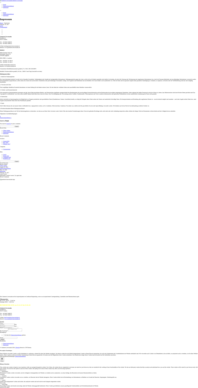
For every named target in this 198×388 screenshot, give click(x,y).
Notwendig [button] (2, 383)
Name (2, 323)
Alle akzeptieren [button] (4, 356)
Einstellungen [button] (11, 356)
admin (1, 25)
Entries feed (6, 156)
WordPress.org (6, 158)
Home (4, 4)
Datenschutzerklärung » (6, 117)
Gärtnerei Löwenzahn (17, 0)
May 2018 (5, 142)
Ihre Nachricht (4, 331)
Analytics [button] (2, 374)
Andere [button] (2, 378)
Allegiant (17, 347)
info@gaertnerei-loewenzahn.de (12, 317)
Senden (2, 339)
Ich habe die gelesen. (15, 335)
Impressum (5, 7)
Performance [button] (3, 370)
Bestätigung (3, 332)
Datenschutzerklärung (8, 6)
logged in (8, 123)
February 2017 (6, 144)
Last (15, 326)
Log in (4, 154)
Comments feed (7, 157)
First (15, 324)
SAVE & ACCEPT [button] (5, 387)
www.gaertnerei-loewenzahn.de (12, 319)
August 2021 (6, 141)
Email (2, 327)
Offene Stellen (6, 130)
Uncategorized (3, 27)
